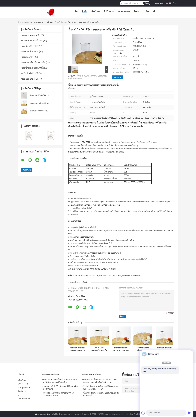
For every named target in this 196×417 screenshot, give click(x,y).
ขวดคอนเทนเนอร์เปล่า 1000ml (85, 275)
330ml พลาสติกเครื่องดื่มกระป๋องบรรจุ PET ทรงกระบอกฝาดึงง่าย (143, 349)
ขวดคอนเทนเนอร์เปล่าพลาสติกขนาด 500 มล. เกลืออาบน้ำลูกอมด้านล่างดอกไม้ (165, 349)
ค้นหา (147, 3)
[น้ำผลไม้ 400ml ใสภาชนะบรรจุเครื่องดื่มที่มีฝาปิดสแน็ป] (87, 49)
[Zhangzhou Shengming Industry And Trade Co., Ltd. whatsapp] (31, 160)
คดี (154, 11)
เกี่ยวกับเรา (95, 11)
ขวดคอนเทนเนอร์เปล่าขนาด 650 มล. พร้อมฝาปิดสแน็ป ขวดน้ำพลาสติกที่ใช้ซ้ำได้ (78, 349)
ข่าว (147, 11)
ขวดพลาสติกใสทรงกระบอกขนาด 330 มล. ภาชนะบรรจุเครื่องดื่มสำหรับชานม (100, 380)
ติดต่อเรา (137, 11)
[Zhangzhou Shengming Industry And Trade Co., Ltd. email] (24, 160)
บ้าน (76, 11)
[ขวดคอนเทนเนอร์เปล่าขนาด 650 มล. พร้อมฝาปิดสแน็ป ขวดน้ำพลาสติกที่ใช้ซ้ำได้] (77, 335)
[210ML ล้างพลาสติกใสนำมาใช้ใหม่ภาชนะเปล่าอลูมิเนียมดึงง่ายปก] (99, 335)
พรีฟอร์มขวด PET (29, 79)
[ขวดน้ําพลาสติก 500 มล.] (24, 103)
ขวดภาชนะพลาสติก (30, 35)
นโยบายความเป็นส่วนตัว (45, 414)
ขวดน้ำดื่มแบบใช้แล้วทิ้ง (32, 68)
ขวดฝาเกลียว (27, 57)
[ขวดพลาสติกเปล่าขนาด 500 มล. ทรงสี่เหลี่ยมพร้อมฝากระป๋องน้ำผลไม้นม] (121, 335)
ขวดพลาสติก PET (29, 46)
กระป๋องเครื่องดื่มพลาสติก (33, 62)
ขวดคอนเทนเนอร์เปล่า (43, 22)
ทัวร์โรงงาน (109, 11)
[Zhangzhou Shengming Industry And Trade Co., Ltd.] (51, 12)
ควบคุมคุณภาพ (124, 11)
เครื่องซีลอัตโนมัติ (29, 73)
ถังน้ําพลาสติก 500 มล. (39, 111)
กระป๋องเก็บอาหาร (30, 51)
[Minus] (189, 354)
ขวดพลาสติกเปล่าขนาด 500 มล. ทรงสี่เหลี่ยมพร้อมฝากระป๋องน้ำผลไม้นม (121, 349)
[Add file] (143, 413)
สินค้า (84, 11)
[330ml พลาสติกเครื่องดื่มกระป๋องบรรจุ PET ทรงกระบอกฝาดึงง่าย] (142, 335)
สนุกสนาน (159, 3)
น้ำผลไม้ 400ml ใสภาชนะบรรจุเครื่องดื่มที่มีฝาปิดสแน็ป (101, 394)
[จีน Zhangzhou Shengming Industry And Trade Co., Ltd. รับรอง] (29, 135)
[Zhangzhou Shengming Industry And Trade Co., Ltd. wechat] (38, 160)
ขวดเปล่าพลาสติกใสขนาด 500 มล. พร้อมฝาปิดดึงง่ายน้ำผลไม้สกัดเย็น (60, 380)
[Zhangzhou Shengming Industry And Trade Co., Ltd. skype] (46, 160)
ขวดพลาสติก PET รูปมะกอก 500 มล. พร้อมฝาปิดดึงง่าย (60, 387)
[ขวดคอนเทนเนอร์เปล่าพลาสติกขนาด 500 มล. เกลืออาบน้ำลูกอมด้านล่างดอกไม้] (164, 335)
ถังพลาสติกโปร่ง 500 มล (39, 95)
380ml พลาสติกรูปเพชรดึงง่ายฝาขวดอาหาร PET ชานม (58, 394)
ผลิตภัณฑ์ (28, 22)
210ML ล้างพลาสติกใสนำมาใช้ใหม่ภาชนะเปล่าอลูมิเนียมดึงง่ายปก (99, 349)
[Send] (189, 413)
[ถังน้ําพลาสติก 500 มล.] (24, 111)
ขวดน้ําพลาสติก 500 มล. (39, 103)
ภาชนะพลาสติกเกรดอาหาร (110, 275)
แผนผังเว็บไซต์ (24, 399)
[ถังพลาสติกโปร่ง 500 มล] (24, 95)
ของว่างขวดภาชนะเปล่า (132, 275)
